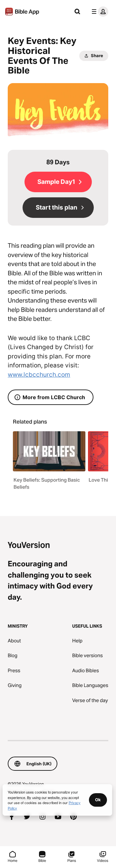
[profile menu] (98, 11)
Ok (98, 799)
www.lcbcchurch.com (39, 374)
